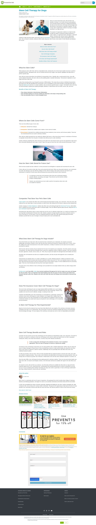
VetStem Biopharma (32, 206)
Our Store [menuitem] (37, 6)
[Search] (93, 2)
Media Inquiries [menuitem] (46, 495)
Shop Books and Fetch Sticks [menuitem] (22, 492)
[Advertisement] (48, 107)
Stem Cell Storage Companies (48, 53)
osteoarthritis (47, 37)
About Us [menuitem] (46, 6)
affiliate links (65, 16)
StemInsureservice (65, 206)
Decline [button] (66, 522)
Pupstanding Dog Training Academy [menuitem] (23, 498)
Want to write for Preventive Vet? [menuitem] (69, 495)
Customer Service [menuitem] (21, 504)
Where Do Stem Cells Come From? (48, 46)
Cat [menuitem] (29, 6)
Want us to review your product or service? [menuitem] (71, 498)
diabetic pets (26, 84)
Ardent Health (22, 201)
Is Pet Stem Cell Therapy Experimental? (48, 58)
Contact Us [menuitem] (66, 492)
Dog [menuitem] (24, 6)
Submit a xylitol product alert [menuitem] (68, 501)
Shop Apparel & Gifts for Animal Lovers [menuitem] (24, 495)
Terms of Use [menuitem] (51, 514)
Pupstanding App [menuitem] (20, 501)
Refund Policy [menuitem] (20, 507)
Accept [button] (62, 522)
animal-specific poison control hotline (57, 447)
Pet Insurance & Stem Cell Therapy (48, 56)
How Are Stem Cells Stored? (48, 49)
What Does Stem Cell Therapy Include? (48, 51)
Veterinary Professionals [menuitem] (47, 492)
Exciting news (22, 271)
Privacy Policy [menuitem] (45, 514)
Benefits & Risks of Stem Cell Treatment (48, 61)
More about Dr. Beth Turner (25, 390)
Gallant (35, 271)
